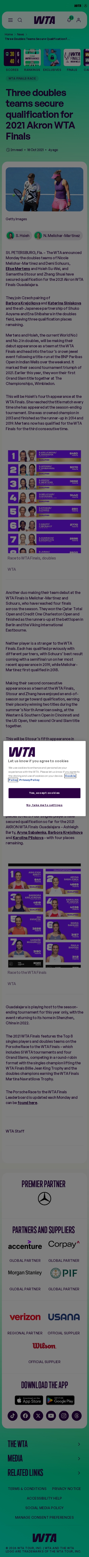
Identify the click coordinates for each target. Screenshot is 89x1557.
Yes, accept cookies (44, 793)
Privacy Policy (29, 780)
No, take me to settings (44, 805)
